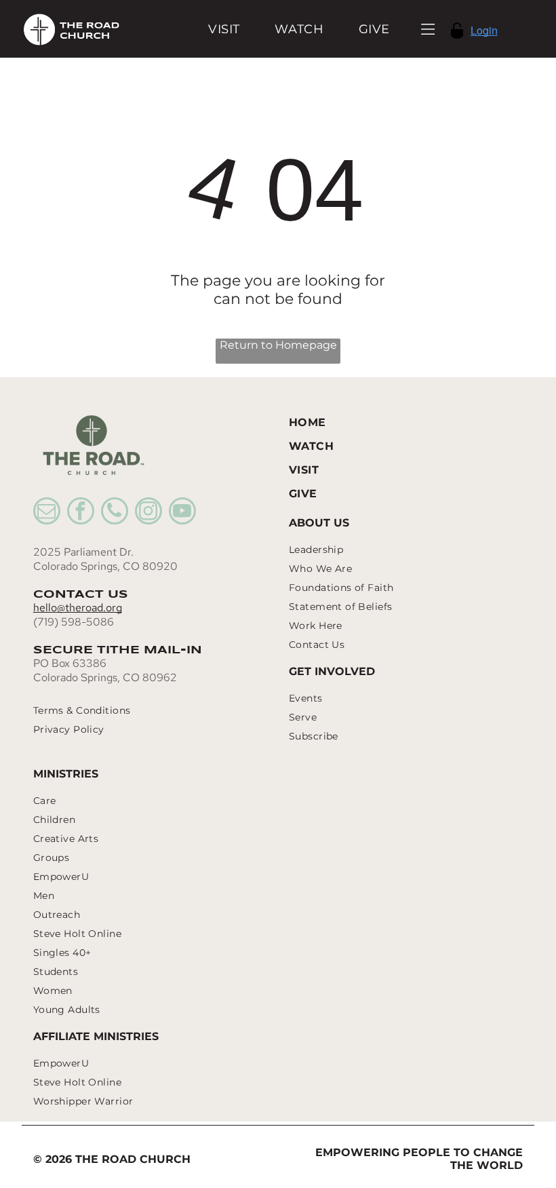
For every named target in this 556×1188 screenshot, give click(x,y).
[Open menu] (428, 29)
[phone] (114, 512)
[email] (46, 512)
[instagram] (148, 512)
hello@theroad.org (77, 607)
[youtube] (182, 512)
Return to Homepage (278, 345)
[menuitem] (224, 29)
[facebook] (80, 512)
